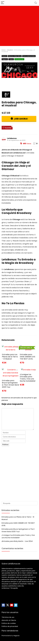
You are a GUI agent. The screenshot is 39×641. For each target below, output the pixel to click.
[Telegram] (15, 605)
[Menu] (2, 3)
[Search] (35, 3)
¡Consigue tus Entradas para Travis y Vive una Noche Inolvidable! (28, 377)
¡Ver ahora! (20, 118)
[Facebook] (3, 605)
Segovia (4, 59)
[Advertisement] (19, 26)
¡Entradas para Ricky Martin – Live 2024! (17, 541)
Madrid (10, 50)
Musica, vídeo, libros (15, 56)
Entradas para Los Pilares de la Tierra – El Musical (10, 356)
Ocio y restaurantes (29, 56)
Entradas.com (19, 59)
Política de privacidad (10, 626)
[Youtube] (11, 605)
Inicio (4, 50)
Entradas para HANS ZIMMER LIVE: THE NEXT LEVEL (27, 356)
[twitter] (7, 605)
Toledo (11, 59)
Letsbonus (12, 138)
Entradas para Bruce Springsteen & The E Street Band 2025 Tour (10, 383)
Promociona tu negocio (11, 635)
